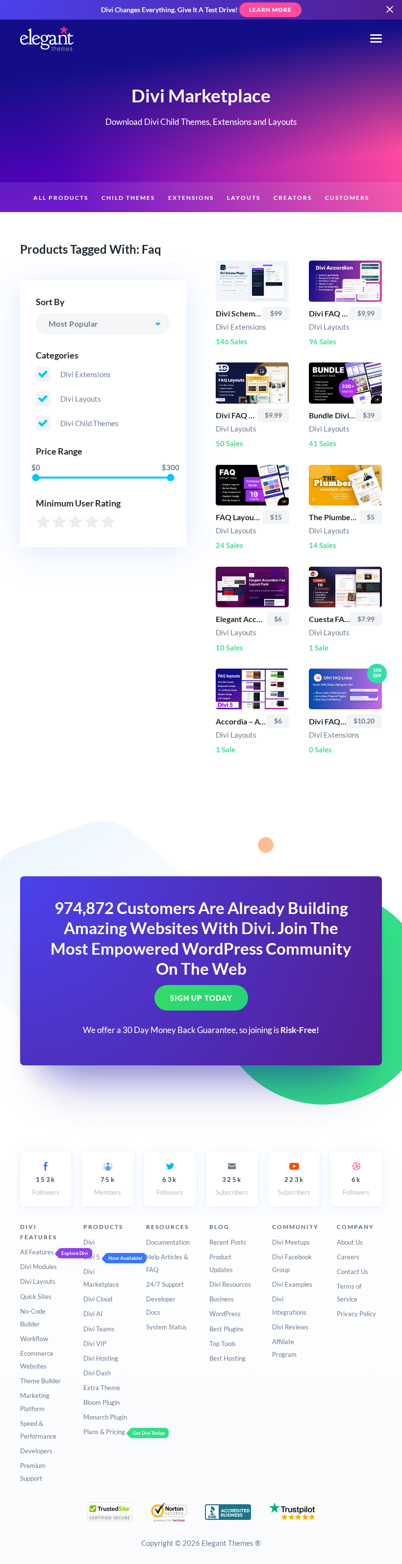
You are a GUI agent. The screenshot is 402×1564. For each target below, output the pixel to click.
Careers (348, 1257)
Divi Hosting (100, 1358)
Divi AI (92, 1314)
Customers (347, 197)
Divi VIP (94, 1343)
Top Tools (222, 1343)
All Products (60, 197)
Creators (293, 197)
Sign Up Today (201, 997)
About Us (350, 1242)
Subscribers (232, 1186)
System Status (166, 1327)
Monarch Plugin (105, 1417)
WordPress (225, 1314)
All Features (37, 1252)
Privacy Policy (356, 1314)
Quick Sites (35, 1296)
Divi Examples (292, 1284)
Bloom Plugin (101, 1402)
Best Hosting (227, 1358)
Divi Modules (38, 1267)
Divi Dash (97, 1373)
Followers (45, 1186)
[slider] (35, 477)
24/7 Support (165, 1284)
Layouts (243, 197)
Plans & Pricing (104, 1432)
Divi (89, 1242)
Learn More (270, 9)
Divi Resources (230, 1284)
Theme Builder (40, 1381)
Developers (36, 1451)
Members (107, 1186)
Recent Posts (227, 1242)
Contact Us (352, 1271)
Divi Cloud (97, 1299)
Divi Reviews (290, 1327)
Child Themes (128, 197)
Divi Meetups (291, 1242)
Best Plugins (226, 1329)
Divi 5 (91, 1257)
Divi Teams (99, 1329)
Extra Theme (101, 1388)
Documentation (168, 1242)
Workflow (34, 1339)
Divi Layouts (37, 1281)
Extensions (191, 197)
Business (221, 1299)
